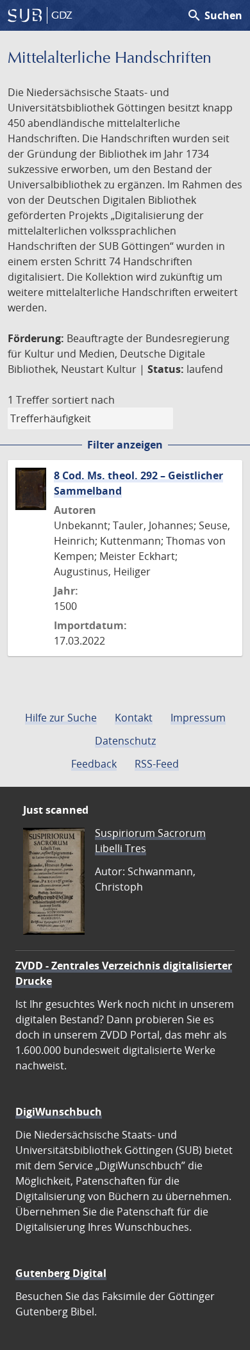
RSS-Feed (157, 764)
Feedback (94, 764)
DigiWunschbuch (58, 1112)
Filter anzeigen (125, 445)
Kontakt (134, 718)
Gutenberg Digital (60, 1273)
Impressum (198, 718)
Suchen (214, 15)
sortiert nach (83, 400)
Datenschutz (125, 741)
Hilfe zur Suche (61, 718)
